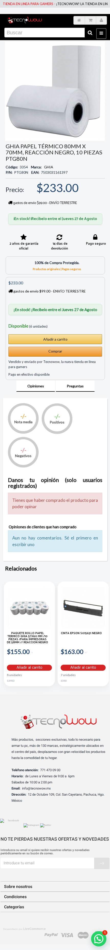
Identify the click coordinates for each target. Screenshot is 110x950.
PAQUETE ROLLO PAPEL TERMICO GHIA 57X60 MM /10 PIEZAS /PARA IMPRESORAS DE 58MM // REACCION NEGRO (27, 638)
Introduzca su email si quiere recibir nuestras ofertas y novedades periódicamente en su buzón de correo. (45, 852)
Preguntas (75, 386)
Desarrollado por (24, 929)
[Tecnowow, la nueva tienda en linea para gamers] (24, 19)
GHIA (48, 167)
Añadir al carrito (29, 668)
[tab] (35, 386)
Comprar (55, 351)
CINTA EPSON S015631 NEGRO (81, 634)
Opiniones (35, 386)
